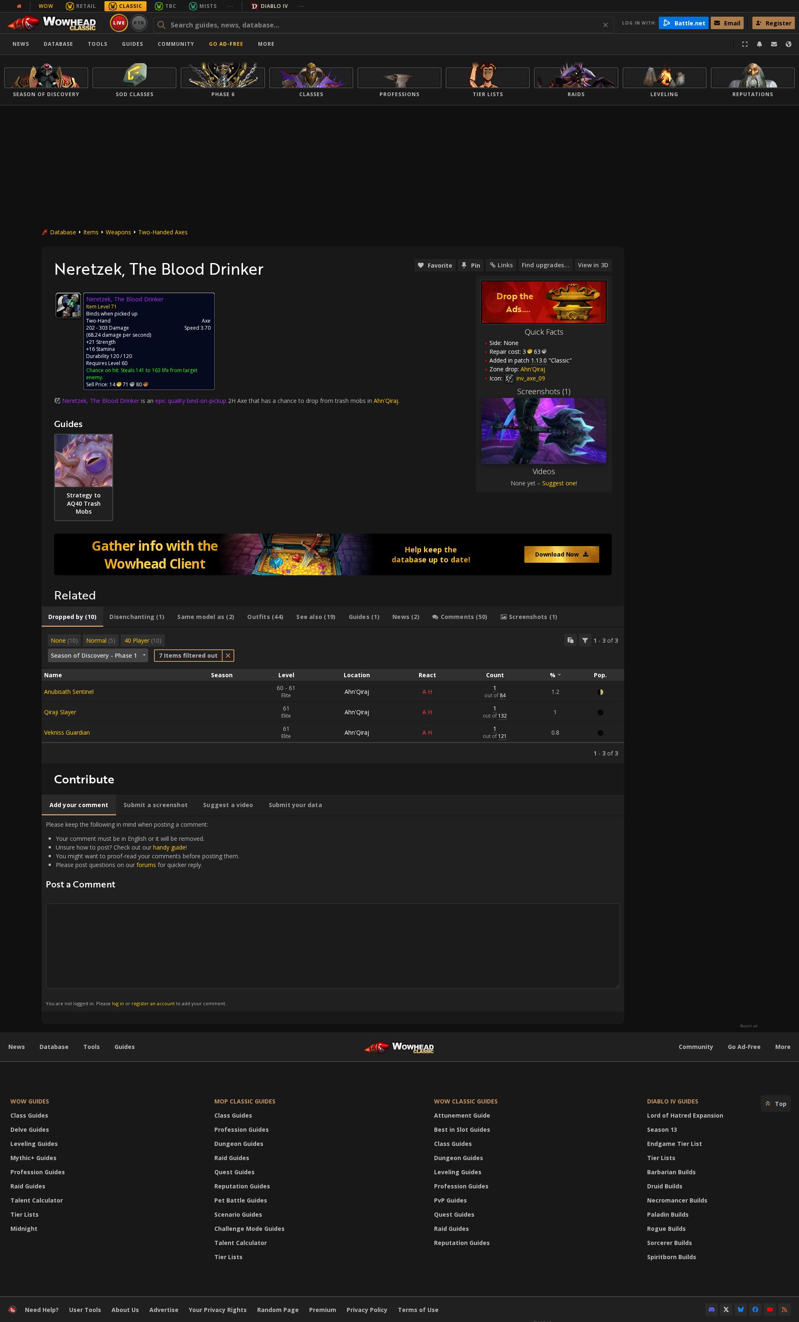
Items (91, 232)
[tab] (72, 616)
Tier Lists (24, 1214)
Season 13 (662, 1129)
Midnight (23, 1229)
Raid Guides (27, 1186)
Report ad (748, 1026)
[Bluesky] (740, 1309)
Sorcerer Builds (669, 1243)
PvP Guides (450, 1200)
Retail (86, 6)
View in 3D (593, 265)
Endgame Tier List (674, 1144)
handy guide (169, 847)
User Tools (85, 1310)
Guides (132, 43)
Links (505, 265)
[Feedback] (774, 44)
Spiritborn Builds (671, 1257)
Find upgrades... (545, 265)
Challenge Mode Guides (249, 1229)
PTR (139, 23)
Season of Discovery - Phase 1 (94, 655)
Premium (322, 1310)
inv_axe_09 (530, 378)
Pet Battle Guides (240, 1200)
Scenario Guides (238, 1214)
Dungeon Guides (238, 1144)
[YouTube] (770, 1309)
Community (176, 43)
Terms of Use (418, 1310)
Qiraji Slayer (60, 712)
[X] (726, 1309)
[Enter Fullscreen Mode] (745, 44)
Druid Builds (664, 1186)
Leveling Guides (34, 1144)
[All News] (19, 6)
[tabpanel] (333, 695)
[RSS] (784, 1309)
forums (146, 865)
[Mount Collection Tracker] (333, 554)
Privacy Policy (367, 1310)
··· (230, 6)
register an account (153, 1003)
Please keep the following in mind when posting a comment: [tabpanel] (142, 913)
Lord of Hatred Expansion (685, 1115)
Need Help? (42, 1310)
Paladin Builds (668, 1214)
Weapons (118, 232)
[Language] (788, 44)
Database (58, 43)
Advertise (164, 1310)
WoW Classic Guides (466, 1101)
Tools (91, 1047)
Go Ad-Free (226, 43)
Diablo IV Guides (672, 1101)
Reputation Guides (242, 1186)
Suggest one (559, 483)
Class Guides (29, 1115)
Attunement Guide (462, 1115)
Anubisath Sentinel (69, 692)
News (20, 43)
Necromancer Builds (677, 1200)
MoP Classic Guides (244, 1101)
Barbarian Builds (671, 1172)
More (783, 1047)
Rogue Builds (666, 1229)
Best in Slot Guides (462, 1129)
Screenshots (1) (544, 391)
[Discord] (711, 1309)
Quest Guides (234, 1172)
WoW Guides (29, 1101)
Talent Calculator (36, 1200)
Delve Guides (29, 1129)
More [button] (266, 43)
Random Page (278, 1310)
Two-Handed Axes (163, 232)
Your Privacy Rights (218, 1310)
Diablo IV (274, 6)
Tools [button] (97, 43)
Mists (208, 6)
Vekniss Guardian (67, 732)
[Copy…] (570, 640)
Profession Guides (37, 1172)
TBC (170, 6)
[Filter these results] (585, 640)
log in (118, 1003)
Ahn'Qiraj (357, 692)
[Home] (55, 22)
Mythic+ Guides (33, 1158)
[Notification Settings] (759, 44)
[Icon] (68, 305)
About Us (125, 1310)
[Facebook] (755, 1309)
